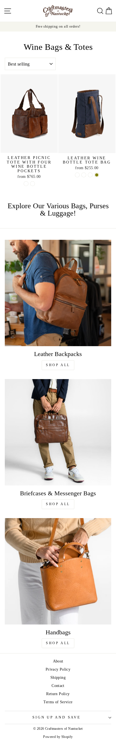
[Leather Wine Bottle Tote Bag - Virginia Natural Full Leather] (90, 175)
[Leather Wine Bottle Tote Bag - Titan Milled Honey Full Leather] (84, 175)
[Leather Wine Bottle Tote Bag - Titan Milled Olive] (97, 175)
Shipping (58, 677)
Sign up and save (56, 717)
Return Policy (58, 693)
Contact (58, 685)
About (58, 661)
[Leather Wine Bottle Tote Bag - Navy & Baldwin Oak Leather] (77, 175)
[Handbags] (58, 571)
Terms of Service (57, 702)
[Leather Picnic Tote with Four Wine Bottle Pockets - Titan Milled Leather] (32, 184)
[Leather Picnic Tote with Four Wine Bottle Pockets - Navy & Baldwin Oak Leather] (26, 184)
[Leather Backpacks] (58, 293)
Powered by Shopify (58, 737)
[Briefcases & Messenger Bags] (58, 432)
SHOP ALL (58, 365)
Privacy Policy (58, 669)
